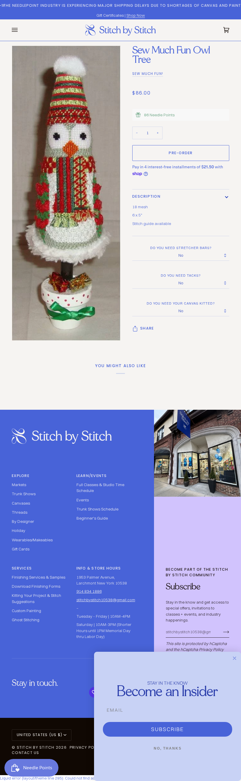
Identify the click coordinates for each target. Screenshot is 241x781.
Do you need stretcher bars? (181, 248)
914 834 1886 (89, 591)
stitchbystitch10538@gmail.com (105, 599)
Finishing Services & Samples (38, 577)
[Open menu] (20, 30)
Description (146, 196)
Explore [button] (20, 475)
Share (147, 328)
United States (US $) (39, 734)
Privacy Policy (211, 649)
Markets (19, 484)
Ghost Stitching (25, 619)
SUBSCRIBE (167, 729)
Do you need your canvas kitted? (181, 303)
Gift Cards (20, 549)
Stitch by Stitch (36, 747)
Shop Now (135, 15)
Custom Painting (26, 610)
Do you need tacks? (181, 275)
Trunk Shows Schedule (97, 509)
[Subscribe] (221, 631)
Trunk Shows (24, 493)
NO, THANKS (168, 748)
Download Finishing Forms (36, 586)
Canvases (21, 503)
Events (82, 500)
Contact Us (25, 752)
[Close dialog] (234, 658)
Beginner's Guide (92, 518)
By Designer (23, 521)
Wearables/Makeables (32, 540)
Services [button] (22, 568)
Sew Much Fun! (147, 73)
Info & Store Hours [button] (98, 568)
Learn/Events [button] (91, 475)
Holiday (18, 530)
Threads (19, 512)
